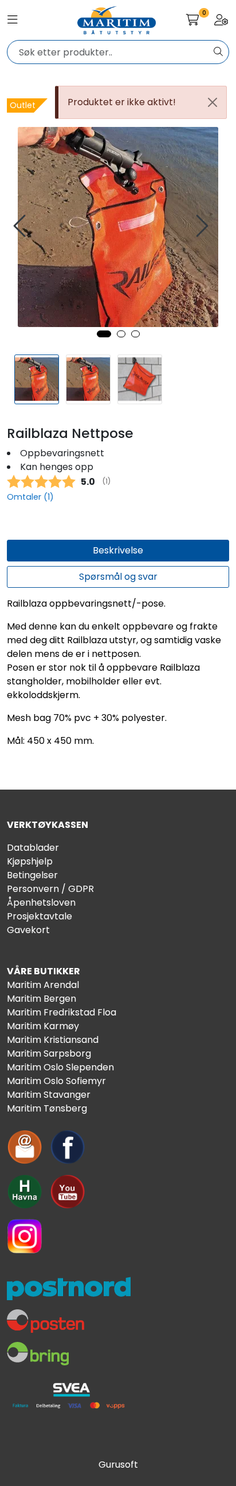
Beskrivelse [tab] (118, 550)
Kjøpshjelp (30, 861)
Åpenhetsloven (41, 902)
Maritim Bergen (41, 998)
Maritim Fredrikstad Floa (61, 1012)
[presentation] (21, 226)
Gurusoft (118, 1464)
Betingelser (32, 875)
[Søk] (218, 52)
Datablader (33, 847)
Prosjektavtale (39, 916)
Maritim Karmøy (43, 1026)
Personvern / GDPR (50, 888)
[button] (104, 333)
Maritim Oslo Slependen (60, 1067)
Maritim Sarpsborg (49, 1053)
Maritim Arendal (43, 984)
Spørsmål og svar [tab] (118, 576)
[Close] (212, 102)
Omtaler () (30, 497)
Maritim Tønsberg (47, 1108)
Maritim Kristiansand (53, 1039)
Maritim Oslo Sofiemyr (56, 1080)
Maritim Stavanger (49, 1094)
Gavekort (28, 930)
